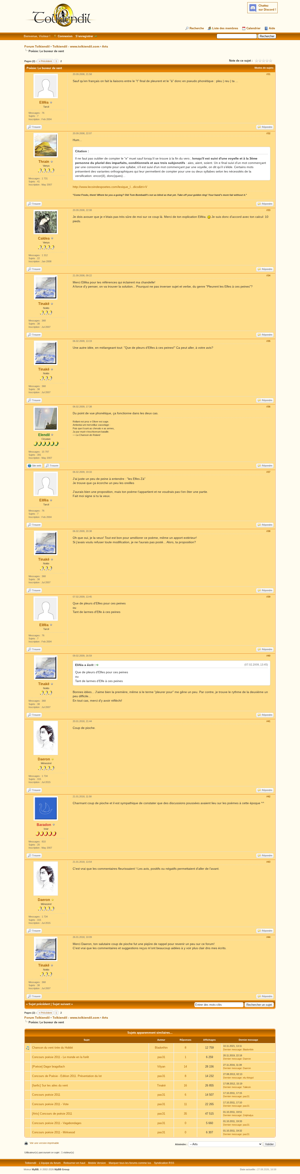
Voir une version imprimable (44, 1143)
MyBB (35, 1169)
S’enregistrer (84, 36)
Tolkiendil (30, 1163)
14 (185, 1066)
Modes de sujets (264, 67)
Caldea (44, 238)
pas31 (161, 1057)
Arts (105, 46)
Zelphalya (248, 1115)
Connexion (65, 36)
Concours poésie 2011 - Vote (50, 1104)
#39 (268, 596)
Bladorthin (161, 1047)
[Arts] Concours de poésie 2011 (52, 1113)
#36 (268, 406)
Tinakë (43, 304)
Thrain (43, 161)
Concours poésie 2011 (46, 1094)
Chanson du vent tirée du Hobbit (52, 1047)
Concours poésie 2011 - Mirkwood (53, 1132)
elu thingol (248, 1077)
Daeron (44, 759)
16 (185, 1085)
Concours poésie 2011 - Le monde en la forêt (60, 1057)
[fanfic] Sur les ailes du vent (50, 1085)
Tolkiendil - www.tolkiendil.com (75, 46)
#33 (268, 210)
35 (185, 1113)
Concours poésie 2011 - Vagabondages (56, 1123)
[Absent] (52, 759)
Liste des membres (225, 28)
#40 (268, 655)
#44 (268, 937)
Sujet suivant (61, 1004)
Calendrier (253, 28)
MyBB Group (61, 1169)
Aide (272, 28)
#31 (268, 74)
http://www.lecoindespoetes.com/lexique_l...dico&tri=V (110, 187)
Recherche (197, 28)
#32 (268, 133)
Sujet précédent (39, 1004)
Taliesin (247, 1087)
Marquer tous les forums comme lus (130, 1163)
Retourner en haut (74, 1163)
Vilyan (161, 1066)
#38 (268, 531)
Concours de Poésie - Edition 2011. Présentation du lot (67, 1076)
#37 (268, 472)
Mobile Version (97, 1163)
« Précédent (45, 61)
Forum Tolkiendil (37, 46)
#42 (268, 796)
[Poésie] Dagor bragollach (48, 1066)
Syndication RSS (164, 1163)
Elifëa (44, 102)
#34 (268, 275)
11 (185, 1104)
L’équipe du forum (50, 1163)
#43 (268, 861)
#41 (268, 721)
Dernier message (232, 1049)
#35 (268, 341)
